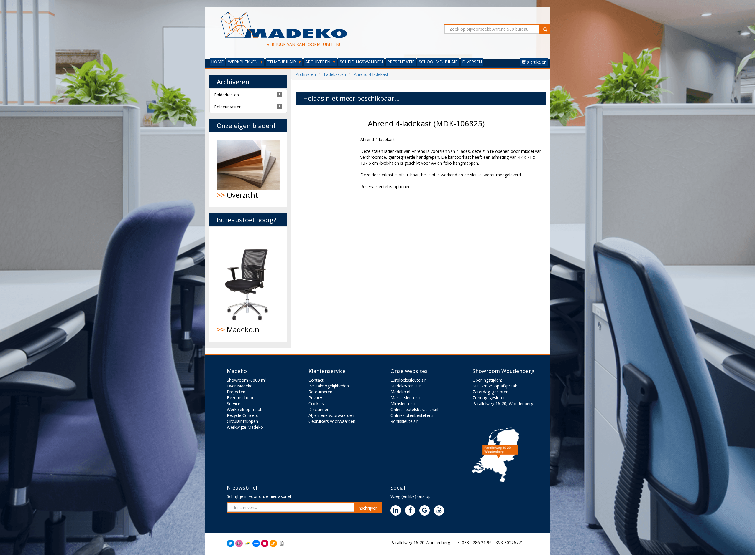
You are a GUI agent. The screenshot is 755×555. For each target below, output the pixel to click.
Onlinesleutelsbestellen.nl (414, 409)
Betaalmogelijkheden (328, 386)
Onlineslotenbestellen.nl (413, 415)
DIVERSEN (472, 61)
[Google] (426, 510)
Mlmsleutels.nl (404, 403)
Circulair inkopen (242, 421)
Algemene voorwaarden (331, 415)
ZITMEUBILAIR (282, 61)
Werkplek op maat (244, 409)
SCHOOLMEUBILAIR (438, 61)
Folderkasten (226, 94)
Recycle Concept (242, 415)
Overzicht (237, 195)
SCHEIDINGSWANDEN (361, 61)
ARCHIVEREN (318, 61)
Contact (316, 380)
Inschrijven (367, 508)
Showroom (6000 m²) (247, 380)
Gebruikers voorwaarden (331, 421)
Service (233, 403)
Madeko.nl (239, 329)
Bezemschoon (241, 397)
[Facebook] (411, 510)
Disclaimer (318, 409)
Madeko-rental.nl (406, 386)
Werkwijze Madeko (245, 427)
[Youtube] (440, 510)
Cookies (316, 403)
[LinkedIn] (397, 510)
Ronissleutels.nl (405, 421)
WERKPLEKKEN (243, 61)
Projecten (236, 392)
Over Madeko (240, 386)
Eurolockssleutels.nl (409, 380)
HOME (217, 61)
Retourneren (320, 392)
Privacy (315, 397)
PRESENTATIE (400, 61)
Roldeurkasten (228, 107)
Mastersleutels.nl (406, 397)
